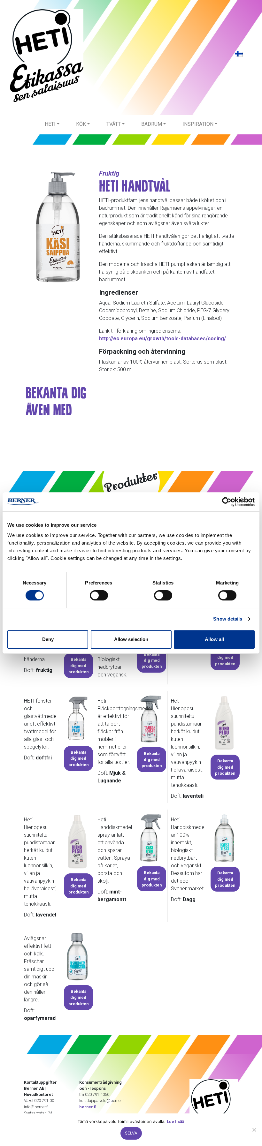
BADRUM (151, 124)
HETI (50, 124)
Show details (227, 619)
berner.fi (87, 1107)
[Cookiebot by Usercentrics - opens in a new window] (227, 502)
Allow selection (131, 639)
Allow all (214, 639)
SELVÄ (131, 1133)
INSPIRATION (197, 124)
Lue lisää (175, 1121)
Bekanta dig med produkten (78, 665)
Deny (48, 639)
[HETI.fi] (46, 56)
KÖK (81, 124)
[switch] (99, 595)
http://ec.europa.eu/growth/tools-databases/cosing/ (162, 339)
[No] (254, 1130)
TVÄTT (113, 124)
